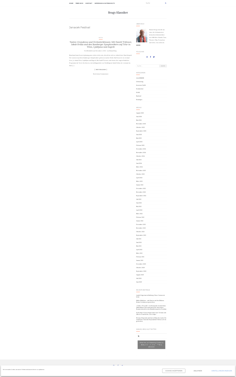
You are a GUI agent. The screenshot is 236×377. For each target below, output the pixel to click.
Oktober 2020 (140, 267)
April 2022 (139, 210)
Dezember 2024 (141, 149)
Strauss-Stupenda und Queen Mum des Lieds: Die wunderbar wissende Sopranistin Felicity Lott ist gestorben (151, 319)
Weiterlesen (101, 69)
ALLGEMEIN (140, 78)
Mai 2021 (138, 246)
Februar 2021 (140, 257)
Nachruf (138, 96)
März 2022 (139, 213)
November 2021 (141, 228)
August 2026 (140, 113)
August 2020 (140, 275)
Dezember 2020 (141, 264)
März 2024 (139, 167)
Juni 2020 (139, 282)
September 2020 (141, 271)
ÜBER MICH (79, 3)
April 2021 (139, 249)
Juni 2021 (139, 242)
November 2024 (141, 152)
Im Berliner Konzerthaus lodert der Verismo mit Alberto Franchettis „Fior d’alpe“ (151, 313)
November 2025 (141, 124)
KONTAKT (89, 3)
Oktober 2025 (140, 127)
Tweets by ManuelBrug (151, 345)
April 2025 (139, 142)
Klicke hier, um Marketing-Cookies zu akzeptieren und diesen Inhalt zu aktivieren (151, 345)
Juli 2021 (138, 239)
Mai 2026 (139, 120)
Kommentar (139, 89)
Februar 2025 (140, 145)
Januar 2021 (139, 260)
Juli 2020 (139, 278)
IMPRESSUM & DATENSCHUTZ (105, 3)
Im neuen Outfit (141, 85)
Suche (163, 66)
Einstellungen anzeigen (222, 371)
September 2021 (141, 235)
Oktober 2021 (140, 231)
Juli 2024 (138, 160)
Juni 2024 (139, 163)
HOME (71, 3)
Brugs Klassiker (118, 12)
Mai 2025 (139, 138)
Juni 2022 (139, 203)
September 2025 (141, 131)
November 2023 (141, 170)
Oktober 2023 (140, 174)
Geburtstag (139, 81)
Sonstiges (139, 99)
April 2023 (139, 177)
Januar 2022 (139, 221)
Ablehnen (198, 371)
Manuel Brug (113, 51)
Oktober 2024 (140, 156)
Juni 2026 (139, 116)
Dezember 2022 (141, 188)
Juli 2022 (138, 199)
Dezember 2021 (141, 224)
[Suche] (165, 3)
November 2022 (141, 192)
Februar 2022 (140, 217)
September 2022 (141, 195)
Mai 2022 (139, 206)
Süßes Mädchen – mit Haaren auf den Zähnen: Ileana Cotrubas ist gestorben (150, 301)
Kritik (101, 37)
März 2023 (139, 181)
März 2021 (139, 253)
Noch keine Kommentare (101, 74)
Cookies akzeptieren (173, 371)
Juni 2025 (139, 134)
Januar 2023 (139, 185)
